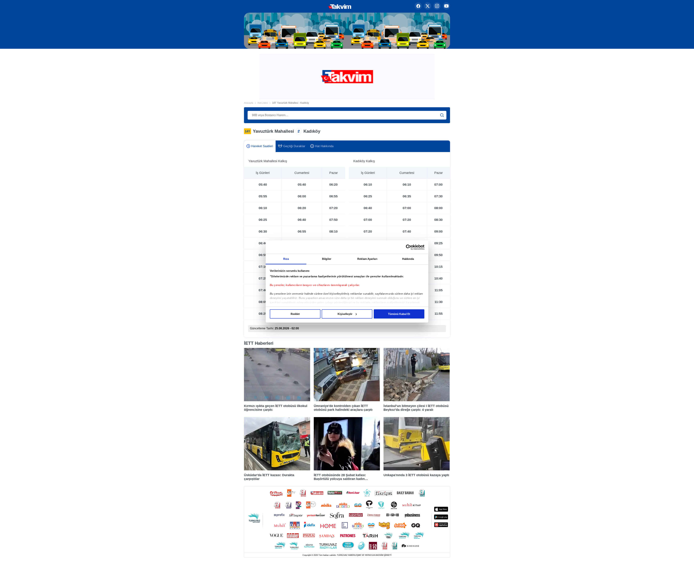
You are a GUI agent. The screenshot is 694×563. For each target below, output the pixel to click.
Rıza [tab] (286, 258)
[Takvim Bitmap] (328, 6)
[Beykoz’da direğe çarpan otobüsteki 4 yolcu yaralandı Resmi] (417, 400)
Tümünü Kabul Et (399, 313)
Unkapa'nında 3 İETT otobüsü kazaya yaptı (416, 475)
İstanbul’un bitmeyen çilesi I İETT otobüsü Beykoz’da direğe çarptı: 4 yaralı (416, 407)
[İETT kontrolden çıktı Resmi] (347, 400)
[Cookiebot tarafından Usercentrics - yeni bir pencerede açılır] (408, 247)
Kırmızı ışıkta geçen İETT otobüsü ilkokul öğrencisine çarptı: (275, 407)
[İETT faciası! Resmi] (277, 400)
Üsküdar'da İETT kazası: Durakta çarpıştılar (269, 476)
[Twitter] (427, 6)
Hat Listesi (263, 103)
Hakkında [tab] (408, 258)
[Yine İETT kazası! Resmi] (417, 469)
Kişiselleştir (345, 313)
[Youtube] (446, 6)
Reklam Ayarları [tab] (367, 258)
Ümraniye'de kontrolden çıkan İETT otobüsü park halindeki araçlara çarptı (343, 407)
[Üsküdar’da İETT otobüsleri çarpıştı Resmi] (277, 469)
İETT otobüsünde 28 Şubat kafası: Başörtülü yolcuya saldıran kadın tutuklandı (340, 476)
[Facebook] (418, 6)
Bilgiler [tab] (326, 258)
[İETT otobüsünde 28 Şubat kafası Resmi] (347, 469)
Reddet (295, 313)
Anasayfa (248, 103)
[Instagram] (437, 6)
